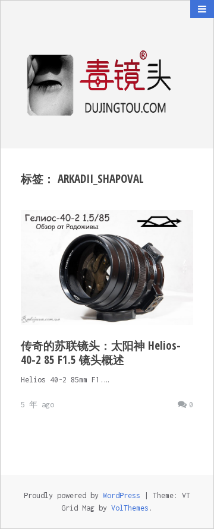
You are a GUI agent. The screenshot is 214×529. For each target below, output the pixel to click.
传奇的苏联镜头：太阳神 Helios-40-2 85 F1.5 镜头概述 (101, 353)
